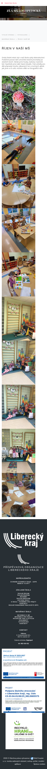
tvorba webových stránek (16, 761)
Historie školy (23, 600)
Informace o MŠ (23, 615)
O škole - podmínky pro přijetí (23, 602)
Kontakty (23, 603)
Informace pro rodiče (23, 617)
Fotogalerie (22, 35)
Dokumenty (23, 620)
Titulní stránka (8, 35)
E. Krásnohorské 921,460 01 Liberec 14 (24, 636)
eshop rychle (32, 761)
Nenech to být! (23, 583)
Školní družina (23, 595)
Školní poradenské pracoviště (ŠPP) (23, 605)
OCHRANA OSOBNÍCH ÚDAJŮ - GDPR (23, 582)
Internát (23, 597)
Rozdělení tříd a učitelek (23, 618)
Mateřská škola (11, 3)
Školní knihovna (23, 598)
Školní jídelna (23, 593)
